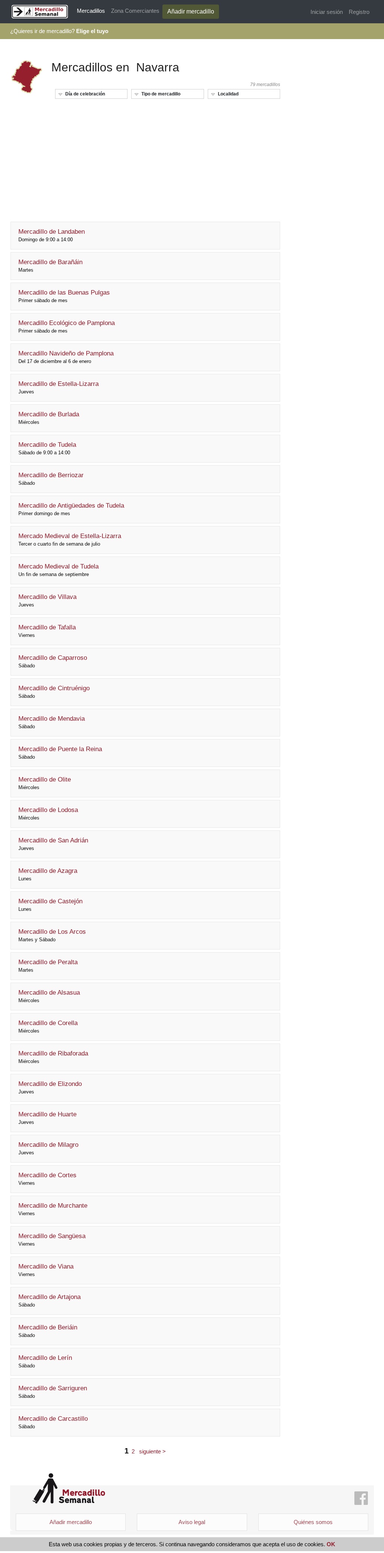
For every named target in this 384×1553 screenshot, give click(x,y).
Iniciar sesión (326, 12)
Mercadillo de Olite (44, 783)
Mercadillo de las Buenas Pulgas (64, 296)
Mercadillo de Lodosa (48, 813)
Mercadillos (91, 11)
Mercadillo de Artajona (49, 1300)
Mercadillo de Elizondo (50, 1087)
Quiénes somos (313, 1522)
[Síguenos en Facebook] (361, 1498)
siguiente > (152, 1451)
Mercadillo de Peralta (48, 966)
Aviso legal (191, 1522)
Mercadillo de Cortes (47, 1179)
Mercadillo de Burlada (48, 418)
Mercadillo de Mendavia (51, 722)
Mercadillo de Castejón (50, 905)
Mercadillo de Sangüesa (52, 1239)
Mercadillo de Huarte (47, 1118)
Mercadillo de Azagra (47, 874)
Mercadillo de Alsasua (49, 996)
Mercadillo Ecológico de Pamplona (66, 326)
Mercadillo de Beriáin (47, 1331)
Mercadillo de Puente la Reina (60, 753)
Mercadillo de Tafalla (47, 631)
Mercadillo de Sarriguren (52, 1392)
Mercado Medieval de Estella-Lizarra (69, 539)
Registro (359, 12)
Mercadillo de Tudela (47, 448)
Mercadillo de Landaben (51, 235)
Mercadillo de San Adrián (53, 844)
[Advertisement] (145, 157)
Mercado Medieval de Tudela (58, 570)
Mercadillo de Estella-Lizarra (58, 387)
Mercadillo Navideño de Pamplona (66, 357)
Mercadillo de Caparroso (52, 661)
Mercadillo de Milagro (48, 1148)
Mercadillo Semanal (69, 1488)
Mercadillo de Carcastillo (53, 1422)
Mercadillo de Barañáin (50, 266)
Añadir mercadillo (190, 11)
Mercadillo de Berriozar (51, 479)
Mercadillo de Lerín (45, 1361)
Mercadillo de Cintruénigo (54, 692)
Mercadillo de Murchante (52, 1209)
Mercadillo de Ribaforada (53, 1057)
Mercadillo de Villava (47, 600)
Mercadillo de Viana (46, 1270)
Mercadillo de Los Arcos (52, 935)
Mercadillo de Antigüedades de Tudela (71, 509)
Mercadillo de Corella (48, 1026)
